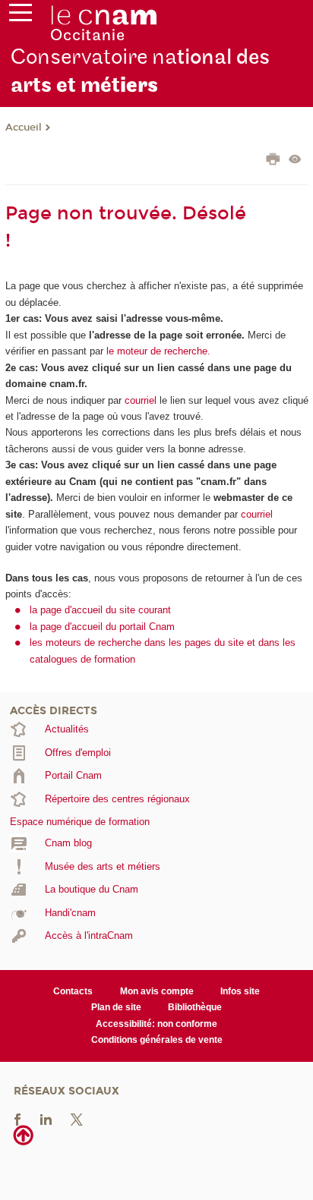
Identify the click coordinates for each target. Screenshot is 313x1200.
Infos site (240, 991)
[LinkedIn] (46, 1118)
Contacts (73, 991)
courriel (140, 400)
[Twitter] (77, 1118)
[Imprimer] (273, 161)
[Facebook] (17, 1118)
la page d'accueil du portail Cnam (102, 626)
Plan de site (116, 1007)
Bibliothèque (195, 1007)
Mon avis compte (157, 991)
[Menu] (20, 16)
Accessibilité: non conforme (156, 1024)
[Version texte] (295, 160)
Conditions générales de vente (157, 1040)
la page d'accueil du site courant (100, 610)
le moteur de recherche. (156, 351)
